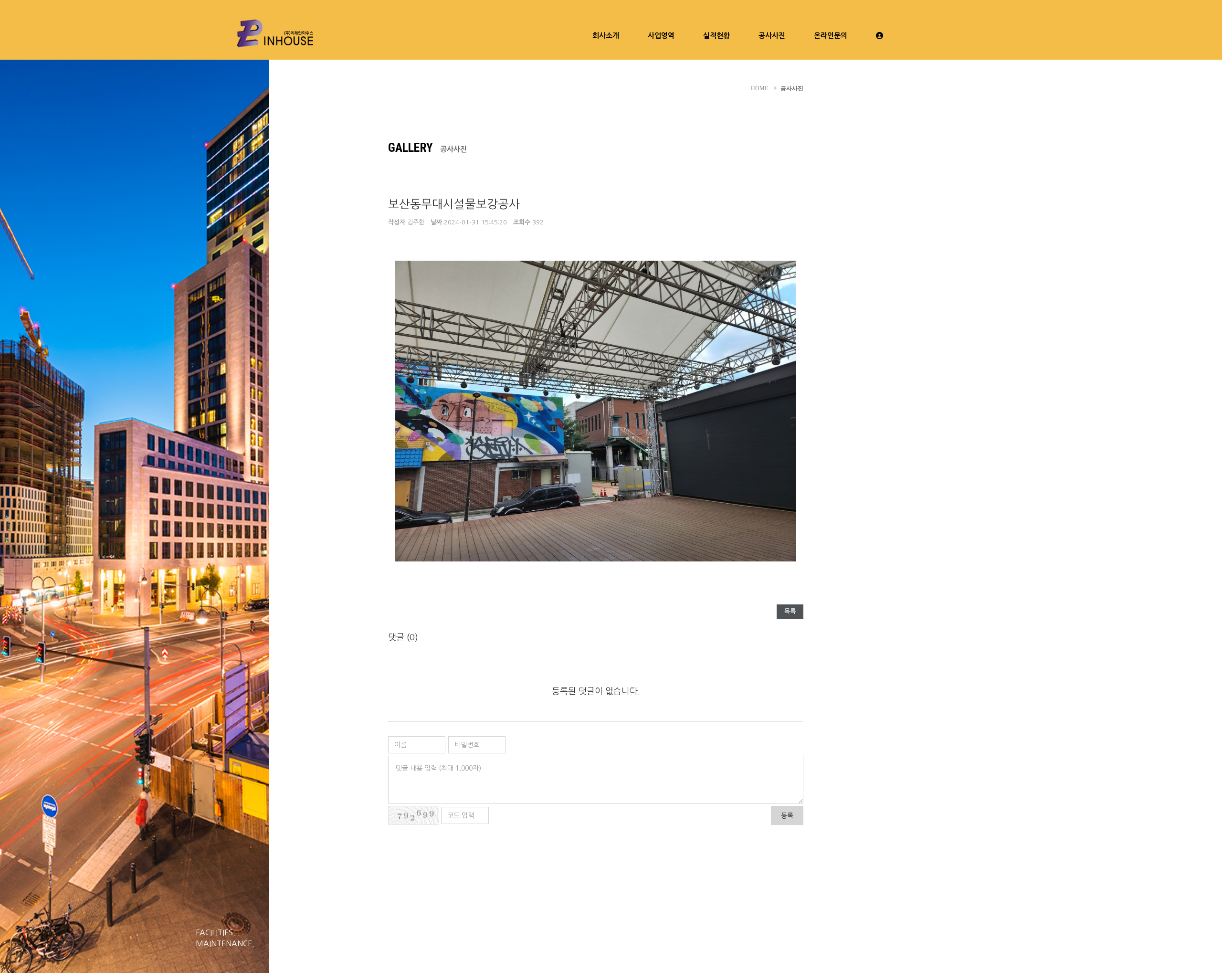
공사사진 (771, 35)
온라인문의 (830, 35)
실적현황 (716, 35)
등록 (787, 815)
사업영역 (661, 35)
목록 (790, 611)
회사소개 (605, 35)
